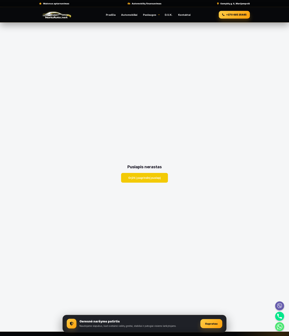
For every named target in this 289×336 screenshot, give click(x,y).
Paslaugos (149, 14)
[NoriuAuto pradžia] (56, 15)
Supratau (211, 323)
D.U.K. (168, 14)
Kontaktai (184, 14)
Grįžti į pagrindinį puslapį (144, 177)
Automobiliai (129, 14)
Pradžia (110, 14)
